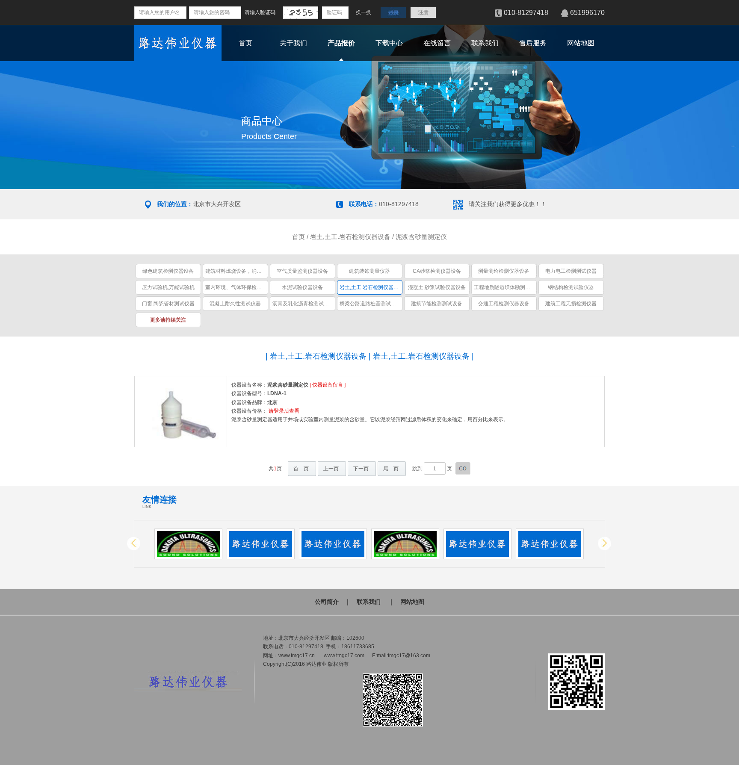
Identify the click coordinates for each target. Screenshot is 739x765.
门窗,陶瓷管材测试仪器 (168, 304)
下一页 (361, 469)
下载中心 (389, 43)
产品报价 (341, 43)
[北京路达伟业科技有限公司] (178, 58)
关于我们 (293, 43)
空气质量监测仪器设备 (302, 271)
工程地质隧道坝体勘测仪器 (504, 287)
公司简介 (327, 601)
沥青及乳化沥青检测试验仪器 (305, 304)
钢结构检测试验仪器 (571, 287)
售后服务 (533, 43)
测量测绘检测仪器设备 (503, 271)
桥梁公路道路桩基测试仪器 (370, 304)
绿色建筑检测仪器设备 (168, 271)
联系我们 (485, 43)
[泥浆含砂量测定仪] (180, 441)
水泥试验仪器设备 (302, 287)
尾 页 (391, 469)
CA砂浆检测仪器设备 (437, 271)
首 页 (301, 469)
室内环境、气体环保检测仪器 (238, 287)
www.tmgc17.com (344, 656)
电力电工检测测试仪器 (571, 271)
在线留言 (437, 43)
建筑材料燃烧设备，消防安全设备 (243, 271)
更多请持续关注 (168, 320)
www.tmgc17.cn (296, 656)
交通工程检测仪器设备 (503, 304)
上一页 (331, 469)
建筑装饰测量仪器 (369, 271)
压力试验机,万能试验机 (168, 287)
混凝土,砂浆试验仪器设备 (437, 287)
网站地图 (580, 43)
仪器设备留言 (327, 385)
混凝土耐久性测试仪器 (235, 304)
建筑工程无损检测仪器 (571, 304)
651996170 (587, 12)
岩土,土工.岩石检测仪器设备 (350, 236)
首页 (245, 43)
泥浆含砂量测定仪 (421, 236)
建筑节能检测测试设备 (436, 304)
